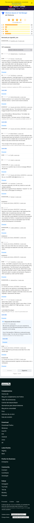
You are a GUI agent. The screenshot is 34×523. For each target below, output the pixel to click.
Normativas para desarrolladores (12, 405)
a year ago (19, 75)
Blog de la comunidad (9, 408)
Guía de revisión (7, 417)
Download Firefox (7, 425)
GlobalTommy (14, 54)
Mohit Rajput (14, 133)
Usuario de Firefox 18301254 (18, 107)
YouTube (4, 487)
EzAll (12, 155)
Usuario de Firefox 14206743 (18, 175)
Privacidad (4, 501)
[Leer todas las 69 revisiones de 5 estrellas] (17, 24)
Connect (4, 470)
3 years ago (23, 286)
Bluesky (4, 492)
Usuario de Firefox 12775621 (11, 359)
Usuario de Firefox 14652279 (11, 257)
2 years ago (19, 183)
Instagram (5, 484)
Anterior (9, 370)
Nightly (4, 451)
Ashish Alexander (15, 97)
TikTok (4, 489)
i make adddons (15, 227)
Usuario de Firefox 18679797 (11, 209)
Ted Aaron (13, 75)
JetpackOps (14, 280)
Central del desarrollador (10, 402)
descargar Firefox (16, 3)
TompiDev (13, 262)
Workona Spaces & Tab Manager (16, 13)
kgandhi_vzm (14, 41)
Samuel (12, 197)
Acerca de (5, 394)
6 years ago (21, 41)
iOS (3, 434)
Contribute (5, 473)
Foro (3, 411)
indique (12, 504)
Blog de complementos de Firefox (13, 397)
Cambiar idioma (6, 514)
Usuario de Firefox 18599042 (11, 244)
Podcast (4, 495)
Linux (3, 440)
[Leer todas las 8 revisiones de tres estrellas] (17, 29)
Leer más (4, 90)
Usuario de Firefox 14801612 (11, 203)
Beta (3, 453)
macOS (4, 431)
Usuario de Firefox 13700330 (11, 347)
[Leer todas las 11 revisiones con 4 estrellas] (17, 27)
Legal (17, 501)
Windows (5, 428)
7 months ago (22, 54)
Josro (12, 165)
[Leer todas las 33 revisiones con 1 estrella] (17, 33)
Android (4, 437)
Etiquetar (4, 72)
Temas (18, 8)
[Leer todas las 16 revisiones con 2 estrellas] (17, 31)
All (2, 442)
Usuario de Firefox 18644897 (11, 237)
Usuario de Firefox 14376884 (11, 286)
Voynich (13, 300)
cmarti (12, 160)
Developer (5, 476)
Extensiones (11, 8)
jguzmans (13, 183)
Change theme (5, 517)
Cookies (11, 501)
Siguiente (24, 370)
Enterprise (5, 462)
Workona (11, 15)
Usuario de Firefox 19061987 (18, 128)
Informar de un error (8, 414)
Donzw (12, 58)
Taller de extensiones (8, 400)
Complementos (7, 391)
